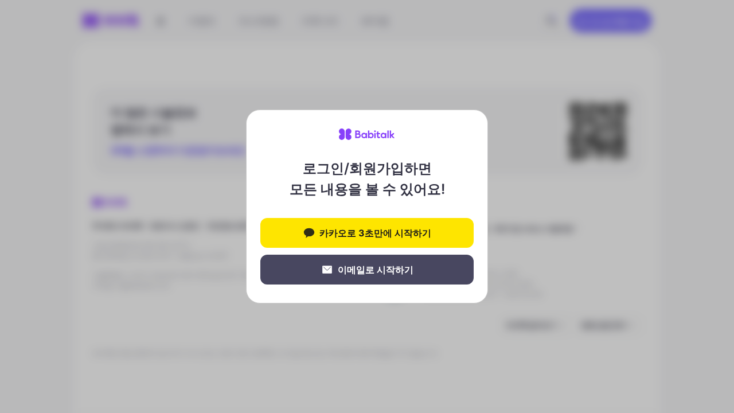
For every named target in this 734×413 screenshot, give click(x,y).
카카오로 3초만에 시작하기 (375, 233)
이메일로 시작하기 (375, 269)
